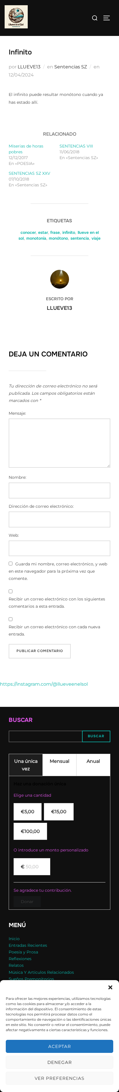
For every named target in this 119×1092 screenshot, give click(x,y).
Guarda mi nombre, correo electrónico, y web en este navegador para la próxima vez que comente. (58, 571)
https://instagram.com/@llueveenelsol (44, 684)
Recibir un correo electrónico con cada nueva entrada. (54, 630)
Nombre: (17, 477)
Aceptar (59, 1046)
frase (55, 232)
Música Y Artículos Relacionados (41, 972)
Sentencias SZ (70, 67)
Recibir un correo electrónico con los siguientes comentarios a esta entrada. (57, 602)
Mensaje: (17, 413)
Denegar (59, 1062)
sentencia (79, 238)
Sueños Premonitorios (31, 979)
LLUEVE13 (29, 67)
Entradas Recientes (28, 945)
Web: (14, 535)
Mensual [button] (59, 761)
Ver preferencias (59, 1078)
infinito (68, 232)
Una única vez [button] (26, 764)
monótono (58, 238)
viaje (96, 238)
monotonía (36, 238)
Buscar (21, 720)
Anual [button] (93, 761)
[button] (110, 987)
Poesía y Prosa (23, 952)
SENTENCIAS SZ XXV (29, 173)
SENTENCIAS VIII (76, 146)
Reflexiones (20, 958)
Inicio (14, 938)
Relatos (16, 965)
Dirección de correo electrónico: (41, 506)
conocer (28, 232)
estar (43, 232)
